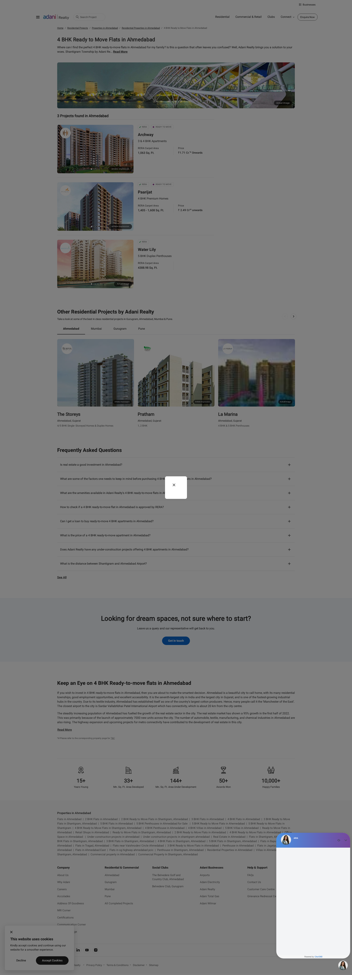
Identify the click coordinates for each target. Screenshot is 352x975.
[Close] (174, 485)
